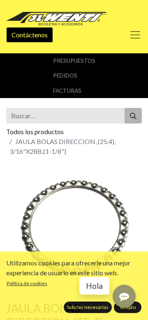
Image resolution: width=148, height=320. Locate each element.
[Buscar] (133, 115)
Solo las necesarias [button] (88, 307)
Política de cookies (27, 283)
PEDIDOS (65, 75)
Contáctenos (30, 35)
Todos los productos (35, 131)
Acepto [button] (128, 307)
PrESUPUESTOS (74, 60)
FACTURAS (67, 90)
